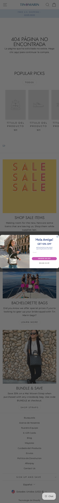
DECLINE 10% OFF (44, 263)
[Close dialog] (57, 237)
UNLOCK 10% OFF (44, 258)
